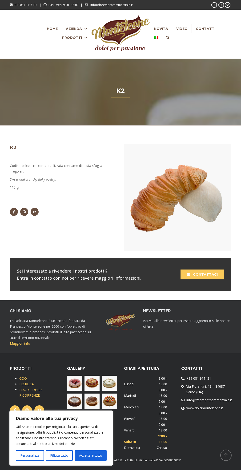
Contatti (205, 29)
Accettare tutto (90, 455)
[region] (61, 438)
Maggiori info (20, 343)
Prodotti (72, 38)
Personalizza (30, 455)
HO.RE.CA (26, 384)
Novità (161, 29)
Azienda (74, 29)
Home (52, 29)
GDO (23, 378)
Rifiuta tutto (59, 455)
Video (182, 29)
